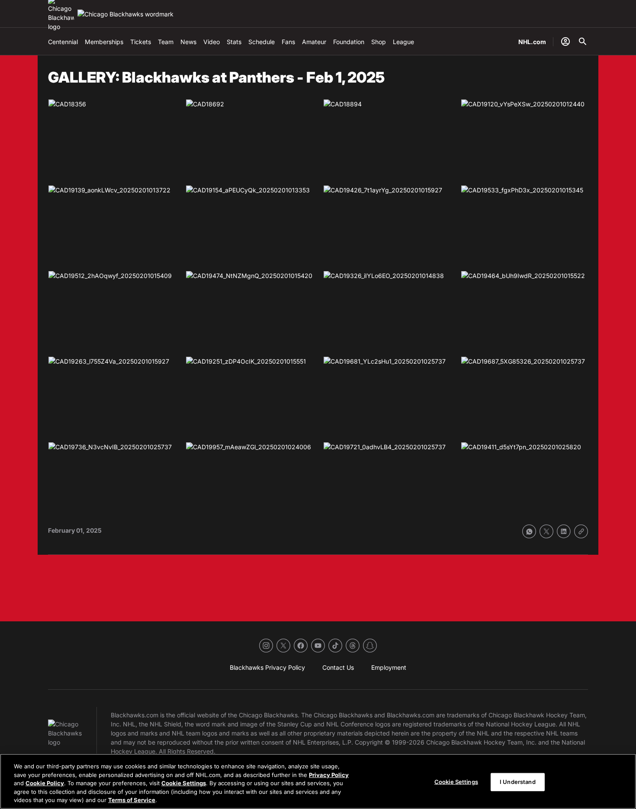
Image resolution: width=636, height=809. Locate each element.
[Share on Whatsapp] (529, 531)
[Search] (583, 41)
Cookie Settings (183, 783)
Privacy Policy (329, 774)
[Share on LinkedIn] (564, 531)
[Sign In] (565, 41)
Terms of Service (131, 799)
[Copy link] (581, 531)
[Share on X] (546, 531)
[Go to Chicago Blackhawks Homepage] (125, 14)
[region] (318, 781)
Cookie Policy (45, 783)
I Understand (518, 781)
